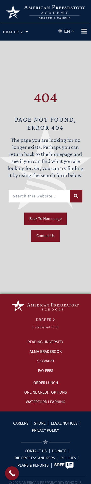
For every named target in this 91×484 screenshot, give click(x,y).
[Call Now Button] (12, 473)
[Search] (76, 196)
